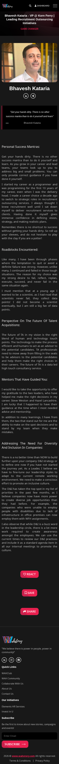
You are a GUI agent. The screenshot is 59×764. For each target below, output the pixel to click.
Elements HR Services (13, 706)
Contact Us (7, 693)
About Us (7, 688)
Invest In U (7, 711)
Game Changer (29, 28)
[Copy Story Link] (33, 95)
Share (31, 611)
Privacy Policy (42, 760)
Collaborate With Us (12, 683)
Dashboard (42, 6)
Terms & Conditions (20, 760)
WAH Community (11, 678)
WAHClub (7, 673)
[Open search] (30, 5)
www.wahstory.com (23, 756)
